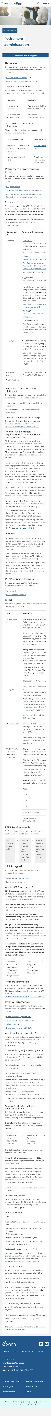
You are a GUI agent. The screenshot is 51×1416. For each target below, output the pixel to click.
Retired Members (34, 1381)
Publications (27, 1351)
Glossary (40, 1351)
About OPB (31, 1386)
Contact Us (8, 1359)
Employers (7, 1386)
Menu (6, 3)
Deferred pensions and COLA (18, 1028)
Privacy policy (30, 1402)
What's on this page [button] (25, 56)
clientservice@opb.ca (13, 1363)
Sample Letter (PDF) (25, 528)
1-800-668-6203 (10, 1366)
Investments (8, 1392)
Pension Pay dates (42, 117)
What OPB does (13, 1024)
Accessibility (17, 1402)
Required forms (13, 187)
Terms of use (42, 1402)
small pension (12, 1256)
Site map (7, 1402)
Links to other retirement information (22, 81)
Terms (9, 591)
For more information (15, 882)
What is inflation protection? (18, 1017)
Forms (15, 1351)
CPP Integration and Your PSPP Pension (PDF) (25, 996)
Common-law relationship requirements (23, 190)
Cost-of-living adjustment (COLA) (20, 1020)
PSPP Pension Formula (16, 595)
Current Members (11, 1381)
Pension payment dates (16, 78)
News (28, 1392)
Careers (5, 1351)
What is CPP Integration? (17, 878)
